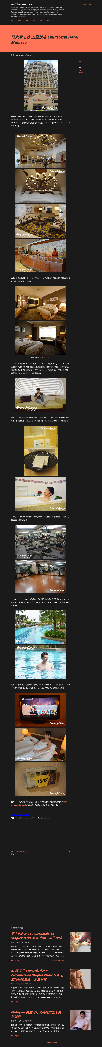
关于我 (19, 20)
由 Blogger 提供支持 (52, 1042)
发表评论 (17, 1036)
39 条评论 (17, 960)
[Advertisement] (38, 907)
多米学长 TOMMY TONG (21, 4)
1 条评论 (17, 1002)
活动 (41, 20)
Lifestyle (81, 70)
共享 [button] (80, 61)
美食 (27, 20)
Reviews (81, 72)
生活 (34, 20)
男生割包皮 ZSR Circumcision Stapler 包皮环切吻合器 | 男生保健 (36, 936)
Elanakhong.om (45, 357)
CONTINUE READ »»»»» (57, 960)
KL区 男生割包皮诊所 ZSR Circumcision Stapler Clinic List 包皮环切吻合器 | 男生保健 (37, 975)
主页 (12, 20)
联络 (48, 20)
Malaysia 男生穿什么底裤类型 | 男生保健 (36, 1014)
